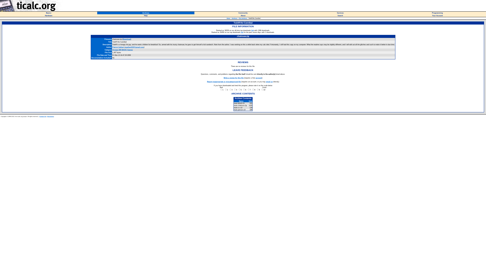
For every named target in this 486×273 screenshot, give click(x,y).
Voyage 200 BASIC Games (122, 50)
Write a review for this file (234, 78)
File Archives (243, 18)
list (252, 30)
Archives (234, 18)
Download (127, 39)
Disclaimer (50, 116)
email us (269, 82)
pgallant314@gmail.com (134, 47)
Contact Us (42, 116)
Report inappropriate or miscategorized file (224, 82)
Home (228, 18)
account (259, 78)
